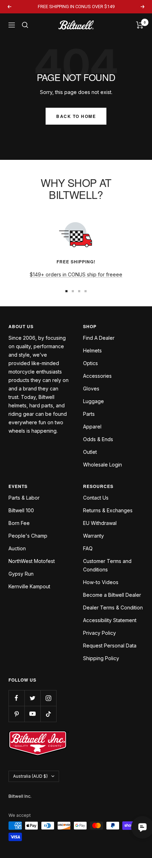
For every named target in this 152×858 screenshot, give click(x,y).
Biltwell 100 (21, 510)
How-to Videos (100, 582)
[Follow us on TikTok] (48, 714)
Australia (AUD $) (30, 776)
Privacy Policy (99, 633)
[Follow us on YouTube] (32, 714)
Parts (89, 414)
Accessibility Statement (109, 620)
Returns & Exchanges (108, 510)
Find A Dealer (99, 338)
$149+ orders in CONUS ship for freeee (76, 274)
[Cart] (140, 25)
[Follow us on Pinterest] (16, 714)
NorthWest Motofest (31, 561)
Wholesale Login (102, 465)
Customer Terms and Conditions (107, 565)
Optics (90, 363)
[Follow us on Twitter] (32, 698)
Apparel (92, 427)
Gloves (91, 389)
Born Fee (19, 523)
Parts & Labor (24, 498)
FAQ (88, 548)
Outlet (90, 452)
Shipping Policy (101, 658)
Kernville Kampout (29, 586)
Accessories (97, 376)
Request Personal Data (109, 646)
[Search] (25, 25)
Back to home (76, 116)
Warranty (93, 536)
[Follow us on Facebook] (16, 698)
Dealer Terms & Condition (113, 607)
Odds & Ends (98, 439)
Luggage (93, 401)
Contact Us (96, 498)
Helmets (92, 350)
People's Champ (27, 536)
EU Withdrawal (100, 523)
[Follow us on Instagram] (48, 698)
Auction (17, 548)
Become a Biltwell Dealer (112, 595)
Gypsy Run (21, 574)
